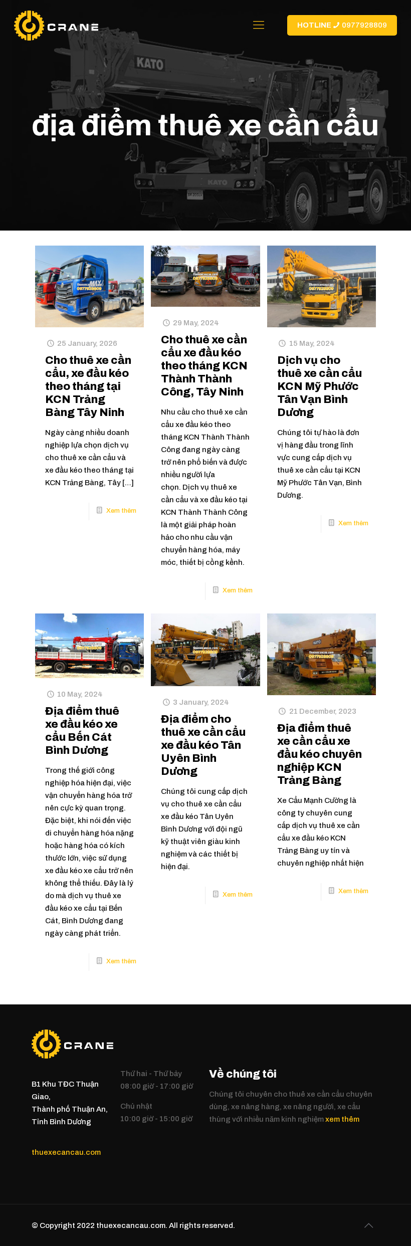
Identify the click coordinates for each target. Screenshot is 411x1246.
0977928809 (342, 25)
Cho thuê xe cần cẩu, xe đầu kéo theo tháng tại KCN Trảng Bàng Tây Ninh (88, 386)
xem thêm (342, 1119)
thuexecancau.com (66, 1152)
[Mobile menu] (258, 25)
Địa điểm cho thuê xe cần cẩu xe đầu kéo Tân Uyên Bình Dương (203, 745)
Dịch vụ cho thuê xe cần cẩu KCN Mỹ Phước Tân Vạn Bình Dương (319, 386)
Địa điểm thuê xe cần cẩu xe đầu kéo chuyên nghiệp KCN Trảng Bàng (319, 754)
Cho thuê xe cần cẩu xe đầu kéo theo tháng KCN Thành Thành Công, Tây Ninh (204, 366)
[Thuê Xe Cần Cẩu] (56, 25)
